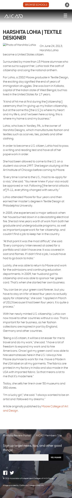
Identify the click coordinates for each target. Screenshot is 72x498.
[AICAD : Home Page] (13, 16)
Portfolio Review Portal (17, 435)
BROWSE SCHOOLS (36, 5)
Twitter (12, 472)
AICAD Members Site (49, 435)
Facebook (5, 472)
